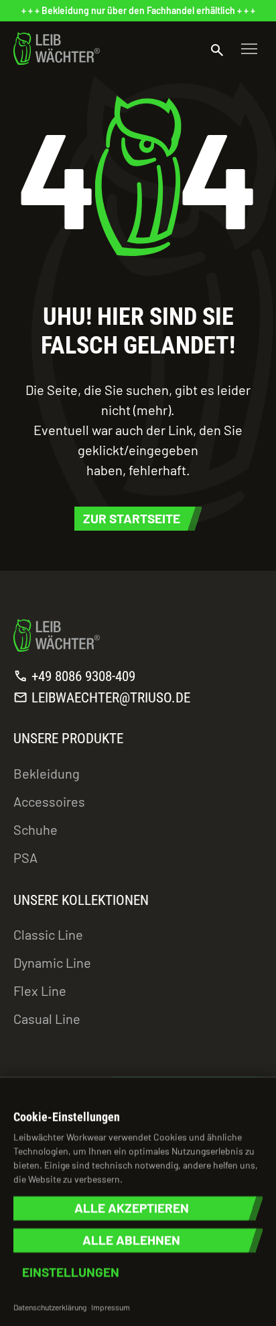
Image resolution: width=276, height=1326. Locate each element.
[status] (138, 10)
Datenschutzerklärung (49, 1306)
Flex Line (39, 990)
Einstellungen (70, 1272)
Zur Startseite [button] (131, 518)
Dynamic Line (52, 962)
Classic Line (48, 934)
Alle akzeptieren (131, 1208)
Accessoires (49, 801)
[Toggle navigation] (249, 49)
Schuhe (35, 829)
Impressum (110, 1306)
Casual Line (46, 1019)
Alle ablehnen (131, 1240)
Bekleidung (46, 773)
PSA (25, 857)
